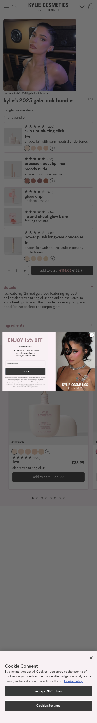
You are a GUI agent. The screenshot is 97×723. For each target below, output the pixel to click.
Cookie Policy (73, 681)
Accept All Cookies (48, 691)
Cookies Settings (48, 705)
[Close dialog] (92, 335)
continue (25, 371)
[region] (48, 687)
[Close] (91, 657)
